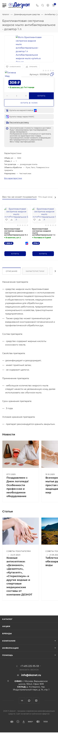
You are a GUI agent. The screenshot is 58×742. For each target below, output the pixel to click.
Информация (10, 648)
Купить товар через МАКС (21, 116)
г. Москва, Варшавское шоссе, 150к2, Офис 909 (33, 682)
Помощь (7, 655)
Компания (8, 641)
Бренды (7, 633)
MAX (29, 701)
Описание (11, 271)
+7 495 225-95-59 (29, 666)
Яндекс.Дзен (36, 701)
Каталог (7, 619)
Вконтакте (22, 701)
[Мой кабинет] (48, 5)
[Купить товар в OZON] (26, 243)
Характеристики (35, 271)
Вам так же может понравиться (19, 197)
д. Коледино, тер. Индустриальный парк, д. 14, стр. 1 (31, 688)
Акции (6, 626)
